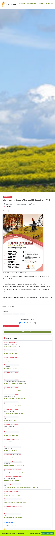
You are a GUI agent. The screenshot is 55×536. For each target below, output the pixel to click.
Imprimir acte (14, 211)
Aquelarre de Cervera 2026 (11, 376)
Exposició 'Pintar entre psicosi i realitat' (14, 472)
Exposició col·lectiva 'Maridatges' (12, 495)
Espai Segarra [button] (31, 3)
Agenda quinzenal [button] (10, 522)
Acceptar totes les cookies (47, 533)
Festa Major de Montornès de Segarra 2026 (15, 398)
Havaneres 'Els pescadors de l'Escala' (13, 413)
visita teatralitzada (7, 314)
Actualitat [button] (22, 3)
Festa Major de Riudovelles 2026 (12, 428)
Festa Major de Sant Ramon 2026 (12, 391)
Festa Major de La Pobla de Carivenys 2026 (15, 383)
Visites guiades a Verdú (10, 510)
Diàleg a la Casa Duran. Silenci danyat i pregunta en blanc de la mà (21, 487)
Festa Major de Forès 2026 (10, 361)
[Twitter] (31, 323)
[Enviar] (34, 323)
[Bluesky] (24, 323)
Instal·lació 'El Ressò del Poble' (12, 480)
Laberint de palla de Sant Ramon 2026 (14, 465)
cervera (22, 314)
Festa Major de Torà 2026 (10, 353)
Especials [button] (40, 3)
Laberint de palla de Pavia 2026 (12, 443)
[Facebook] (20, 323)
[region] (27, 533)
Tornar (5, 210)
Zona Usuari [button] (49, 3)
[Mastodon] (27, 323)
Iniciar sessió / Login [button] (28, 331)
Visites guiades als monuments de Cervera (15, 502)
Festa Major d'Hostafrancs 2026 (12, 346)
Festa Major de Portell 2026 (11, 450)
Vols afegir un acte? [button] (11, 525)
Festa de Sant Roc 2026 (10, 420)
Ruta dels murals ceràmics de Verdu (13, 517)
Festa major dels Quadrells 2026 (12, 405)
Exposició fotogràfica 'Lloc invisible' (13, 458)
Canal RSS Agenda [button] (10, 529)
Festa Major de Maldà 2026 (11, 435)
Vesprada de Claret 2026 (10, 368)
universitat (16, 314)
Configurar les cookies (35, 533)
